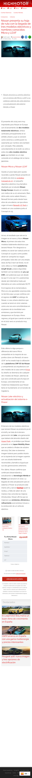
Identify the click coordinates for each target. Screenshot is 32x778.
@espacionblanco (17, 37)
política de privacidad (20, 573)
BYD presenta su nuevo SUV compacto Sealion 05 (7, 527)
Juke (4, 8)
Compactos (4, 17)
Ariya (28, 370)
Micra (17, 8)
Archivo (14, 772)
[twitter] (26, 37)
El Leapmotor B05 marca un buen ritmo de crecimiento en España (15, 618)
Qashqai (20, 488)
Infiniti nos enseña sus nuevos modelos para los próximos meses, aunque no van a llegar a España (23, 529)
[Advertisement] (16, 75)
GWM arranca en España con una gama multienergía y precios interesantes (15, 639)
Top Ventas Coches (24, 770)
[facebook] (22, 37)
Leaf (10, 8)
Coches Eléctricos (6, 12)
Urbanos (12, 17)
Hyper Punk (5, 441)
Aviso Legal (16, 775)
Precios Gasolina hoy (7, 770)
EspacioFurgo (8, 772)
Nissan (25, 8)
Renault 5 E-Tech (19, 205)
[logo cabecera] (16, 3)
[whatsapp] (29, 37)
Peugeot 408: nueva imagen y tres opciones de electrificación (16, 659)
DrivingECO (16, 770)
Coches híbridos (18, 12)
